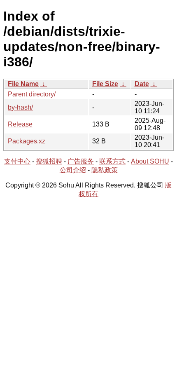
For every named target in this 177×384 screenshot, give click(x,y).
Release (20, 124)
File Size (105, 83)
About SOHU (150, 161)
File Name (23, 83)
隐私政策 (104, 169)
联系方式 (112, 161)
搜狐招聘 (49, 161)
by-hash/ (20, 107)
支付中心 (17, 161)
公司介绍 (73, 169)
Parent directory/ (32, 94)
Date (142, 83)
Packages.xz (26, 141)
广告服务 (81, 161)
